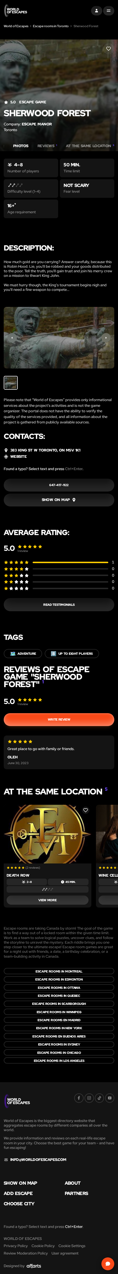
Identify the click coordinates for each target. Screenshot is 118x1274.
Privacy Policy (16, 1245)
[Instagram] (89, 1098)
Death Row (18, 875)
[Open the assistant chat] (108, 1264)
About (73, 1183)
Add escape (18, 1193)
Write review (59, 719)
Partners (76, 1193)
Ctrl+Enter (73, 468)
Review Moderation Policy (26, 1253)
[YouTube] (110, 1098)
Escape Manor (37, 124)
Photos (20, 146)
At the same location (90, 146)
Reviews (47, 146)
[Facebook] (79, 1098)
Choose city (19, 1203)
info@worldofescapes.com (38, 1159)
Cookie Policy (43, 1245)
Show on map (20, 1183)
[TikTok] (99, 1098)
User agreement (65, 1253)
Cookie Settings (71, 1245)
